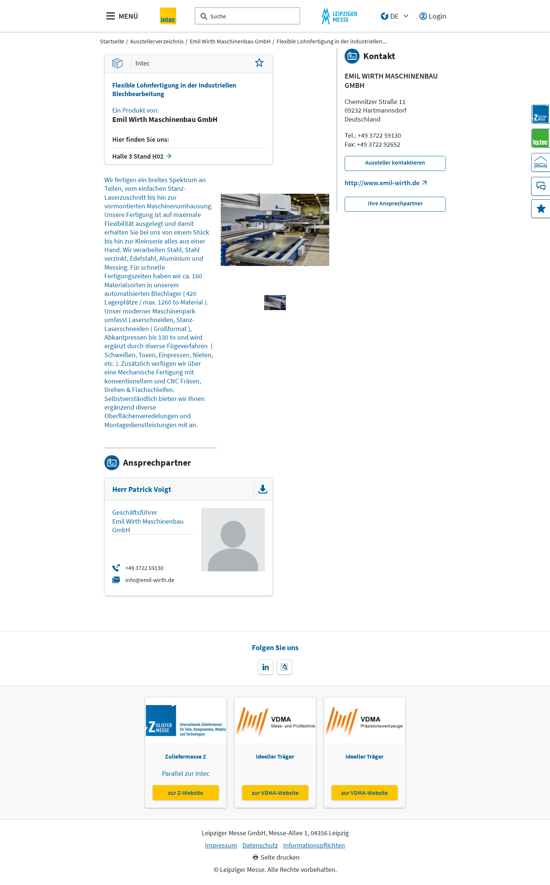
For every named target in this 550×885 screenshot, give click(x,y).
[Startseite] (168, 15)
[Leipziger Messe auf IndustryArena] (284, 666)
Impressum (221, 845)
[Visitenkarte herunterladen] (263, 489)
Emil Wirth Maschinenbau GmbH (230, 41)
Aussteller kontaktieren (395, 162)
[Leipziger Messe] (339, 15)
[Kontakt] (540, 186)
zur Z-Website (185, 792)
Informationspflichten (314, 845)
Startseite (112, 41)
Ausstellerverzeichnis (157, 41)
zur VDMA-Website (275, 792)
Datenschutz (260, 845)
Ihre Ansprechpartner (395, 203)
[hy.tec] (540, 138)
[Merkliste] (540, 208)
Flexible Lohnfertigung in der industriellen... (331, 41)
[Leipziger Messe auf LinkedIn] (265, 666)
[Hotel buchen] (540, 162)
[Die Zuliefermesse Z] (540, 114)
